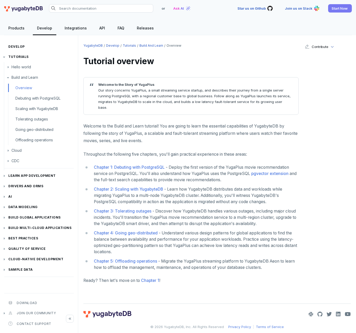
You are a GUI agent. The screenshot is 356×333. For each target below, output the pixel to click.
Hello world (21, 67)
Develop (16, 47)
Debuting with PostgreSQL (37, 98)
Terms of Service (270, 327)
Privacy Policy (239, 327)
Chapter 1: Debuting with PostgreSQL (129, 167)
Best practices (23, 238)
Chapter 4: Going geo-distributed (126, 233)
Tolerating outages (31, 119)
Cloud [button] (16, 150)
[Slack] (311, 314)
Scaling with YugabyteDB (36, 108)
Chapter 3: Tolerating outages (122, 211)
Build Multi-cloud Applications (39, 228)
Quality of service (27, 249)
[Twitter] (329, 314)
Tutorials (18, 57)
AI (10, 196)
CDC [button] (15, 161)
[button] (340, 8)
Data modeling (23, 207)
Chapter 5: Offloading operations (125, 261)
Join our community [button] (36, 313)
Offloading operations (34, 140)
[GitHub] (319, 314)
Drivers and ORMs (25, 186)
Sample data (20, 269)
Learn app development (32, 176)
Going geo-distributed (34, 129)
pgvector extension (270, 173)
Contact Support (34, 324)
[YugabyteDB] (23, 8)
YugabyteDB (93, 45)
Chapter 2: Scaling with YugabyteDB (128, 189)
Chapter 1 (150, 280)
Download (27, 303)
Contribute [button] (320, 47)
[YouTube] (348, 314)
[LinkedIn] (338, 314)
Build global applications (34, 217)
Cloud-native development (35, 259)
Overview (23, 88)
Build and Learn (24, 77)
